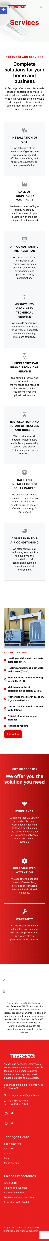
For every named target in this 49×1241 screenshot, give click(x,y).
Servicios (9, 1148)
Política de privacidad (16, 1187)
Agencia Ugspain (29, 1231)
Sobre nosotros (12, 1143)
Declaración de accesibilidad (20, 1197)
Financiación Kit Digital (16, 1202)
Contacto (9, 1153)
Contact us (13, 734)
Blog (6, 1158)
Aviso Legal (10, 1183)
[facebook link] (12, 1113)
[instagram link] (6, 1113)
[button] (3, 10)
